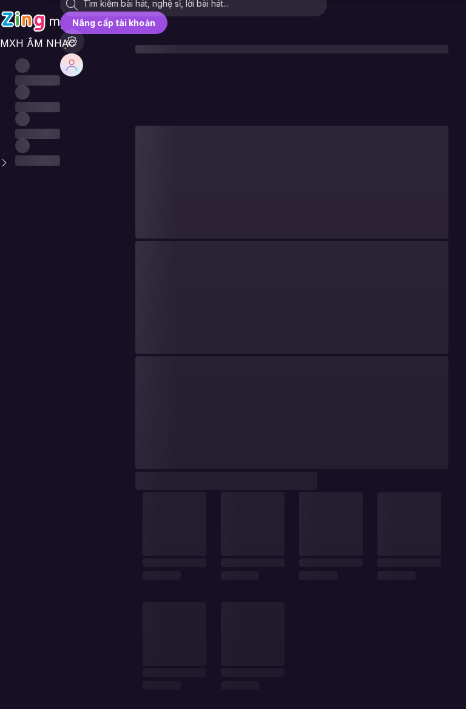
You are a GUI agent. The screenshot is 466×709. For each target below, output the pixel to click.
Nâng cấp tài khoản (113, 23)
